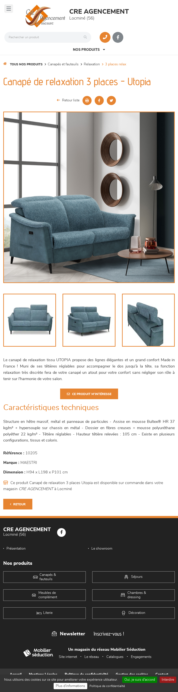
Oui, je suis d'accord (139, 679)
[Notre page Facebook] (117, 37)
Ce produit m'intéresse (91, 394)
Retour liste (70, 100)
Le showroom (101, 548)
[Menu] (8, 8)
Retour (19, 504)
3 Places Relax (115, 64)
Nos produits (86, 49)
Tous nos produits (26, 64)
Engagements (141, 657)
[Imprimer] (87, 100)
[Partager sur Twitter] (111, 100)
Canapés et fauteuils (63, 64)
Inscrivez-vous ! (109, 634)
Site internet (68, 657)
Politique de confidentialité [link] (107, 686)
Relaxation (92, 64)
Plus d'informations (70, 686)
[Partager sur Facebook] (99, 100)
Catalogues (115, 657)
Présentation (16, 548)
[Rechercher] (86, 37)
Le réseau (91, 657)
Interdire (168, 679)
